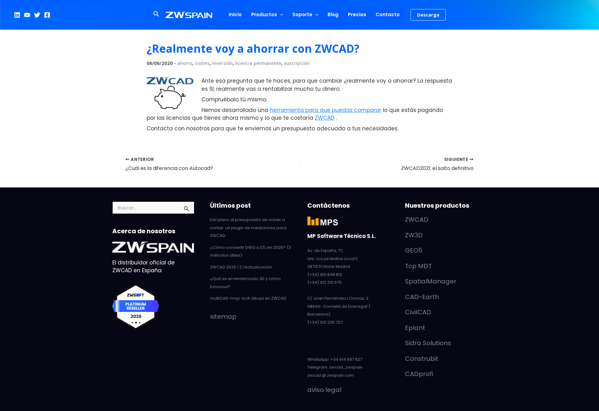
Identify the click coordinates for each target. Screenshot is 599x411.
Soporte (302, 14)
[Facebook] (47, 15)
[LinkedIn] (17, 15)
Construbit (421, 358)
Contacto (388, 14)
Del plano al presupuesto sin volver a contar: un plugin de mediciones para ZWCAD (248, 228)
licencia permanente (258, 63)
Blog (333, 14)
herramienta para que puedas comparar (325, 110)
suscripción (296, 63)
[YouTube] (27, 15)
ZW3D (414, 235)
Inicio (235, 14)
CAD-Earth (422, 297)
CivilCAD (418, 312)
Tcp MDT (418, 266)
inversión (222, 63)
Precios (357, 14)
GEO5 (413, 250)
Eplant (415, 327)
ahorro (184, 63)
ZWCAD (324, 118)
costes (202, 63)
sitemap (223, 316)
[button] (156, 15)
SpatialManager (430, 281)
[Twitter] (37, 15)
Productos (264, 14)
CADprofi (419, 374)
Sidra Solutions (428, 343)
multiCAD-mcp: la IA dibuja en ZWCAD (248, 298)
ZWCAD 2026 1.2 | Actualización (241, 267)
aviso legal (324, 389)
